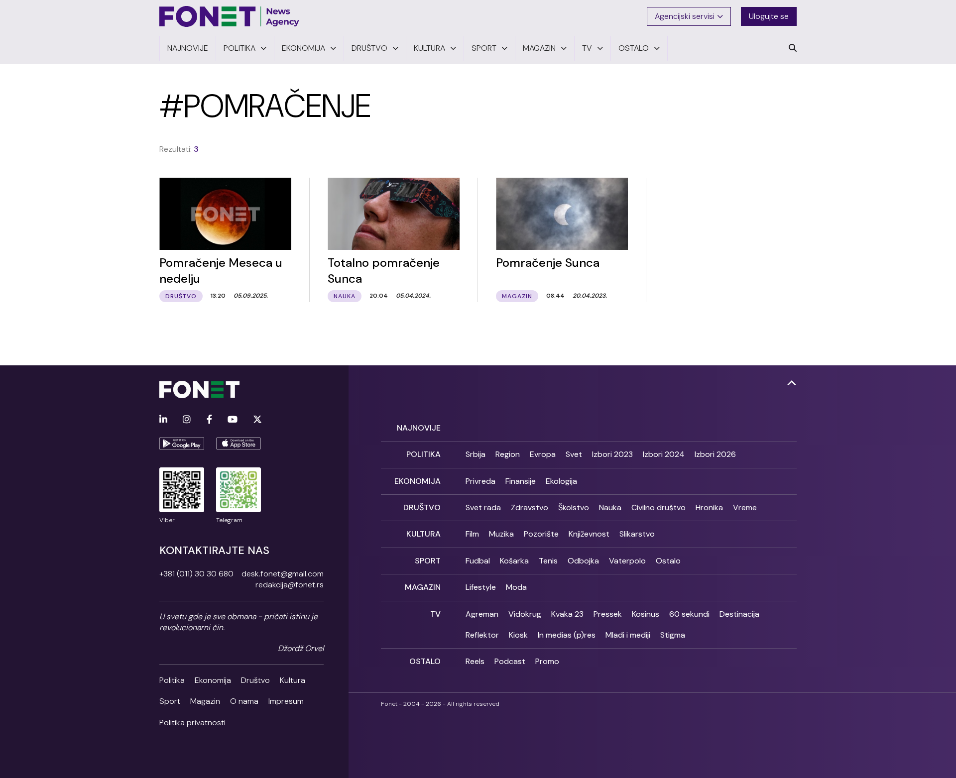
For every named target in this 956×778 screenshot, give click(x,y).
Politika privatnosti (192, 722)
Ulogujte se (769, 16)
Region (507, 454)
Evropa (543, 454)
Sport (169, 701)
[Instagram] (187, 420)
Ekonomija (213, 680)
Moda (516, 587)
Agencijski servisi (685, 16)
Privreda (480, 481)
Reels (475, 661)
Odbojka (583, 561)
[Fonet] (229, 16)
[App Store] (238, 443)
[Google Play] (181, 443)
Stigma (672, 635)
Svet (574, 454)
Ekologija (561, 481)
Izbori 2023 (612, 454)
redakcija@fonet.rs (289, 584)
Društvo (255, 680)
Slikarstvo (637, 534)
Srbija (475, 454)
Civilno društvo (658, 507)
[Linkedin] (163, 420)
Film (472, 534)
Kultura (292, 680)
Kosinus (645, 614)
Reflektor (482, 635)
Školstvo (573, 507)
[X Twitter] (257, 420)
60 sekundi (689, 614)
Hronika (709, 507)
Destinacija (739, 614)
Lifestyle (481, 587)
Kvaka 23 (567, 614)
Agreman (482, 614)
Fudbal (478, 561)
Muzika (501, 534)
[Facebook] (209, 420)
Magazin (205, 701)
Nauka (610, 507)
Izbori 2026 (715, 454)
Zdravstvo (529, 507)
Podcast (509, 661)
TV (435, 614)
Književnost (589, 534)
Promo (547, 661)
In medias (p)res (567, 635)
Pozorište (541, 534)
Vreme (745, 507)
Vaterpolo (627, 561)
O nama (244, 701)
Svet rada (483, 507)
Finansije (520, 481)
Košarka (514, 561)
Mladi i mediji (627, 635)
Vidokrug (524, 614)
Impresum (286, 701)
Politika (172, 680)
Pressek (608, 614)
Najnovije (419, 428)
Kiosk (518, 635)
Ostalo (668, 561)
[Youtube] (233, 420)
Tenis (548, 561)
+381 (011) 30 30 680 (196, 573)
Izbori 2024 (664, 454)
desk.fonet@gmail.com (282, 573)
